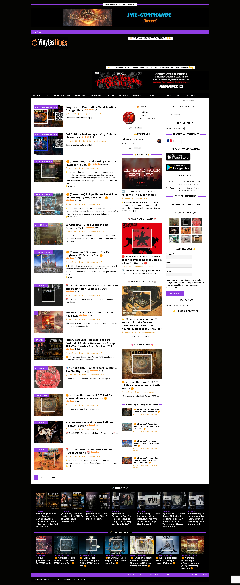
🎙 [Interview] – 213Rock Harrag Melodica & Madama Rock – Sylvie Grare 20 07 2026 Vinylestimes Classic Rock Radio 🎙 (174, 520)
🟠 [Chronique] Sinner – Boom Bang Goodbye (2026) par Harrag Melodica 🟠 (147, 460)
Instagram (154, 575)
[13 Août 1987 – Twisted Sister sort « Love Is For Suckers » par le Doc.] (197, 230)
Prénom (170, 254)
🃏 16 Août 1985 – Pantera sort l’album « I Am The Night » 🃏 (92, 369)
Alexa (205, 575)
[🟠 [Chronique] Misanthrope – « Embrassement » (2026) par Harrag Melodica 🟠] (192, 545)
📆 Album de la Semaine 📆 (142, 281)
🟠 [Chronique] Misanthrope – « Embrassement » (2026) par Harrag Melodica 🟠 (190, 563)
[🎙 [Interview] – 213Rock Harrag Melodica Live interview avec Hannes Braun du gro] (199, 500)
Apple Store (167, 575)
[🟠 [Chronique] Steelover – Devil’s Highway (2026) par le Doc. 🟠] (127, 443)
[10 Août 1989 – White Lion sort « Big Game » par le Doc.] (197, 239)
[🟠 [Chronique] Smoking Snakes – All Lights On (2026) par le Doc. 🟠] (40, 545)
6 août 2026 (128, 266)
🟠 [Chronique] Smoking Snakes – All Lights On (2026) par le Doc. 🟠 (40, 561)
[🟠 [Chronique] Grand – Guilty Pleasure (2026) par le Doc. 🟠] (127, 412)
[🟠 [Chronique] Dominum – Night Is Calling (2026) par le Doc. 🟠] (91, 545)
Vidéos (167, 95)
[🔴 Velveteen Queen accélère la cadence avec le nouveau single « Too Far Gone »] (142, 238)
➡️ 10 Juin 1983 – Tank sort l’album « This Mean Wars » (139, 193)
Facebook (130, 575)
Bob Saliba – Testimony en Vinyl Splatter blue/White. (92, 135)
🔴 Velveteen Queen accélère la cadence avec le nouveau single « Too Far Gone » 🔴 (142, 260)
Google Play (181, 575)
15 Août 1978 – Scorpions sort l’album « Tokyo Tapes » (89, 424)
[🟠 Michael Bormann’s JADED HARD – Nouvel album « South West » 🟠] (142, 364)
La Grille (153, 95)
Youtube (195, 575)
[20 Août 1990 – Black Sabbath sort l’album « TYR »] (175, 222)
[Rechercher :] (193, 100)
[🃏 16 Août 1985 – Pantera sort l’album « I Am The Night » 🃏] (197, 222)
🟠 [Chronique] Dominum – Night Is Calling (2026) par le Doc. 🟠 (89, 561)
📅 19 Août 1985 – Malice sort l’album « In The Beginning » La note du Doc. (92, 288)
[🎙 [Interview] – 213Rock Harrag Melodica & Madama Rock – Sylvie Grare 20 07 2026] (174, 500)
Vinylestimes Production (58, 95)
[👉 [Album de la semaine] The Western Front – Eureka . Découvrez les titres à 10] (142, 301)
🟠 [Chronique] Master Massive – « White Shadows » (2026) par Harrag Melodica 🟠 (141, 561)
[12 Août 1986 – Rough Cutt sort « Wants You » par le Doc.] (186, 239)
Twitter (142, 575)
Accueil (36, 95)
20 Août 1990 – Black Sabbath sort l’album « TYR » (87, 226)
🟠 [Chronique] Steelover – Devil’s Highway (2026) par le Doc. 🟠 (87, 254)
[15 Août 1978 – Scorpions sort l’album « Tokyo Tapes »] (175, 230)
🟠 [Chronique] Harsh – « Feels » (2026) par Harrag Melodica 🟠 (167, 560)
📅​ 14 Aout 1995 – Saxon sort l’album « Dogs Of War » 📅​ (89, 451)
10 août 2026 (140, 465)
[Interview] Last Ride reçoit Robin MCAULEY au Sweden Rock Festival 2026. (72, 517)
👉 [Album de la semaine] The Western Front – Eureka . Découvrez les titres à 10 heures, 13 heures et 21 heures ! (142, 323)
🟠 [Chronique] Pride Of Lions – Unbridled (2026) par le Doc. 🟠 (64, 560)
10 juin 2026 (128, 198)
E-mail (169, 271)
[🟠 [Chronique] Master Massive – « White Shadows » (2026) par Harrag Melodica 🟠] (142, 545)
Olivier (82, 114)
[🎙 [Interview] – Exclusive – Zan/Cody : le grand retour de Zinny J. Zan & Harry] (123, 500)
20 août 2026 (72, 168)
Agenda (122, 95)
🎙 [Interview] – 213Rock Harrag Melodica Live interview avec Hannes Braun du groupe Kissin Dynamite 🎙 (199, 518)
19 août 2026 (72, 262)
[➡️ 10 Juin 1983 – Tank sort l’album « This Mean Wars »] (142, 173)
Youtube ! (190, 95)
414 (53, 478)
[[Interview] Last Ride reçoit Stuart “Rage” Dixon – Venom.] (98, 500)
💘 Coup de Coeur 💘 (142, 344)
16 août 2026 (72, 353)
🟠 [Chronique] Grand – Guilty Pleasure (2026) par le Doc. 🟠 (91, 163)
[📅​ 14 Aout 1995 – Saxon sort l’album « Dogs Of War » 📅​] (186, 230)
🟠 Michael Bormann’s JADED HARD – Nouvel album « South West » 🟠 (89, 397)
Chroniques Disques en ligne (142, 404)
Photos (110, 95)
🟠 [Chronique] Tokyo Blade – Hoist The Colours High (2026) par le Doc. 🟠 (91, 197)
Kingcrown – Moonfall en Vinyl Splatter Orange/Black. (91, 108)
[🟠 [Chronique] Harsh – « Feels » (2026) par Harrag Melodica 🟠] (167, 545)
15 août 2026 (72, 405)
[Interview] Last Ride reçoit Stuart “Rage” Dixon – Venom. (96, 516)
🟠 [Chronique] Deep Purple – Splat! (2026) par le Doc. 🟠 (115, 560)
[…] (90, 117)
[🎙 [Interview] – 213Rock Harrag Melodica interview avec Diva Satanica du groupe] (149, 500)
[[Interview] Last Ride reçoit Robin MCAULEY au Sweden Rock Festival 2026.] (72, 500)
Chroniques (95, 95)
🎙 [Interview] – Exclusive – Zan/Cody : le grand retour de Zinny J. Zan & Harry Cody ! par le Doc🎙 (123, 518)
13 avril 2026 (72, 141)
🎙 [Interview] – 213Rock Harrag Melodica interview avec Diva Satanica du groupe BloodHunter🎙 (148, 518)
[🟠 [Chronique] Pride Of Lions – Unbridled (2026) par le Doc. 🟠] (66, 545)
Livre (178, 95)
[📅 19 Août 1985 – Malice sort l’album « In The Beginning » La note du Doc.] (186, 222)
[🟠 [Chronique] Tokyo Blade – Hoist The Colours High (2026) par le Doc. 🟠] (127, 426)
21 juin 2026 (72, 114)
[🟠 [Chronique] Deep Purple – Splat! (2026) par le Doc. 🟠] (116, 545)
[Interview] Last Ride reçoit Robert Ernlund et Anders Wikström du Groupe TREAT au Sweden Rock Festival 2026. (91, 344)
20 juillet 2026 (129, 332)
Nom (168, 262)
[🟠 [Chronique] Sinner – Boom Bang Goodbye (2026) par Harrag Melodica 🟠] (127, 460)
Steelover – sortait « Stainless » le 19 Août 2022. (89, 314)
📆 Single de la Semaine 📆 (142, 219)
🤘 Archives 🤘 (142, 154)
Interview (80, 95)
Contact (137, 95)
